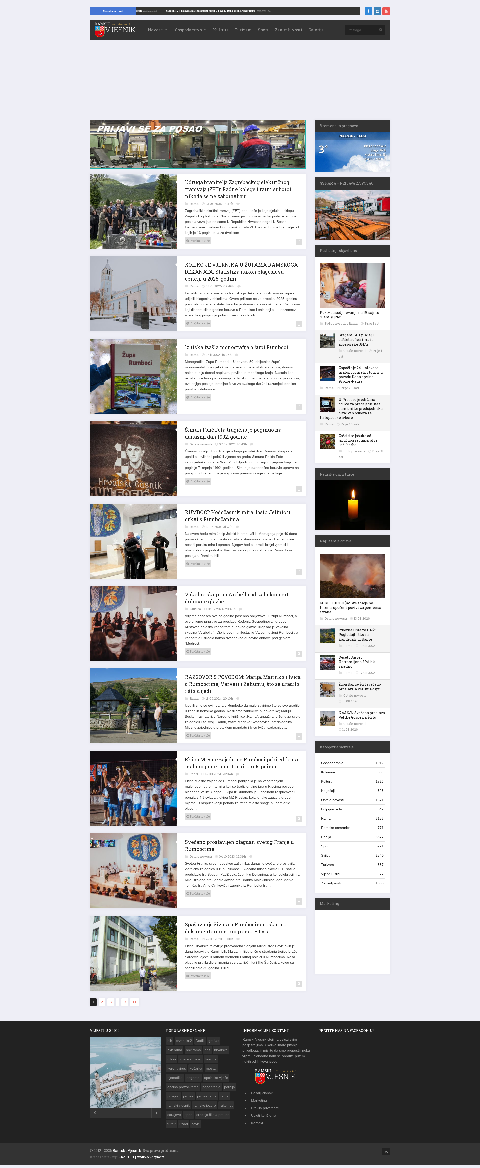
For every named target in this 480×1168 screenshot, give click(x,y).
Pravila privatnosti (265, 1108)
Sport (263, 29)
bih (170, 1041)
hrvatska (221, 1050)
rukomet (226, 1105)
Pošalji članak (262, 1093)
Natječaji (352, 791)
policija (229, 1087)
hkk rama (175, 1050)
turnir (172, 1124)
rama (224, 1096)
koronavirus (177, 1068)
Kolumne (352, 772)
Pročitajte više (199, 241)
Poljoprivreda (336, 323)
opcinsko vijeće (216, 1078)
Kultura (221, 29)
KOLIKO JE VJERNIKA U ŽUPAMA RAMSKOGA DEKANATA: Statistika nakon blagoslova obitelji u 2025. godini (241, 271)
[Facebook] (368, 11)
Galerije (316, 29)
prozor (188, 1096)
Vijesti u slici (352, 874)
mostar (211, 1068)
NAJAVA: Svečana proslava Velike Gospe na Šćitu (362, 715)
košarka (196, 1068)
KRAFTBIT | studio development (141, 1157)
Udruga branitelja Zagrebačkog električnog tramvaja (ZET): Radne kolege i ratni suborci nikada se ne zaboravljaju (238, 189)
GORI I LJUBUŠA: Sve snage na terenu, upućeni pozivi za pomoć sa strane (350, 607)
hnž (207, 1050)
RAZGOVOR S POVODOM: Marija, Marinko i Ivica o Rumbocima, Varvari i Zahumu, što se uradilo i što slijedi (243, 684)
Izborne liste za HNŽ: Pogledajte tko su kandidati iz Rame (357, 634)
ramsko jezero (205, 1105)
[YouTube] (386, 11)
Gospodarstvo (188, 29)
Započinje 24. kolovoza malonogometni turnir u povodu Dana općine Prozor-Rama (251, 10)
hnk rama (193, 1050)
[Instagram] (377, 11)
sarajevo (174, 1115)
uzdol (184, 1124)
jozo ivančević (191, 1059)
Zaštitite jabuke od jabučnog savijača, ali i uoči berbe (358, 440)
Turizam (243, 29)
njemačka (175, 1078)
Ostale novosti (201, 444)
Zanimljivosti (288, 29)
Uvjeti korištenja (263, 1115)
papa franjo (211, 1087)
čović (196, 1124)
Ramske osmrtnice (352, 828)
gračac (213, 1041)
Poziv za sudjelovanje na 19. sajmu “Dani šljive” (349, 314)
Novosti (156, 29)
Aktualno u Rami (112, 11)
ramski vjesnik (179, 1105)
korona (211, 1059)
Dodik (200, 1041)
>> (135, 1002)
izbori (172, 1059)
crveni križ (184, 1041)
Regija (352, 837)
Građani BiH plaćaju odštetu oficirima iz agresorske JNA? (356, 339)
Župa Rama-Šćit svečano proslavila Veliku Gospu (360, 686)
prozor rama (207, 1096)
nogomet (193, 1078)
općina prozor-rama (183, 1087)
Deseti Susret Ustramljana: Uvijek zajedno (357, 662)
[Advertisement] (240, 82)
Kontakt (257, 1123)
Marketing (259, 1100)
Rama (195, 203)
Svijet (352, 855)
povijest (174, 1096)
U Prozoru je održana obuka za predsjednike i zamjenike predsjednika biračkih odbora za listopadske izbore (351, 408)
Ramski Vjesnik (127, 1150)
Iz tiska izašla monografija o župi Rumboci (236, 347)
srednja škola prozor (212, 1115)
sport (189, 1115)
